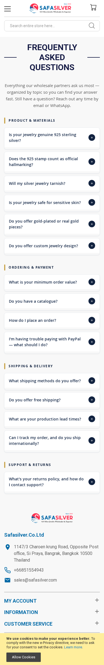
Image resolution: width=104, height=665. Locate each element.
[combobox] (52, 25)
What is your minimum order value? (51, 282)
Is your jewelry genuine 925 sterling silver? (51, 137)
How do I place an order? (51, 320)
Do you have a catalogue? (51, 301)
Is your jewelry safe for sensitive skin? (51, 202)
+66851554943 (29, 570)
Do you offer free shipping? (51, 399)
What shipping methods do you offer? (51, 380)
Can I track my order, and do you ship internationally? (51, 440)
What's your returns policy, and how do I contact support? (51, 481)
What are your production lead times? (51, 419)
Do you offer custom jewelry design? (51, 245)
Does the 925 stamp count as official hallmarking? (51, 161)
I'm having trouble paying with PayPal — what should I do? (51, 341)
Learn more (73, 647)
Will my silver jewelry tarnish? (51, 183)
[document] (52, 649)
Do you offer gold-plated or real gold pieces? (51, 224)
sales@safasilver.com (35, 580)
